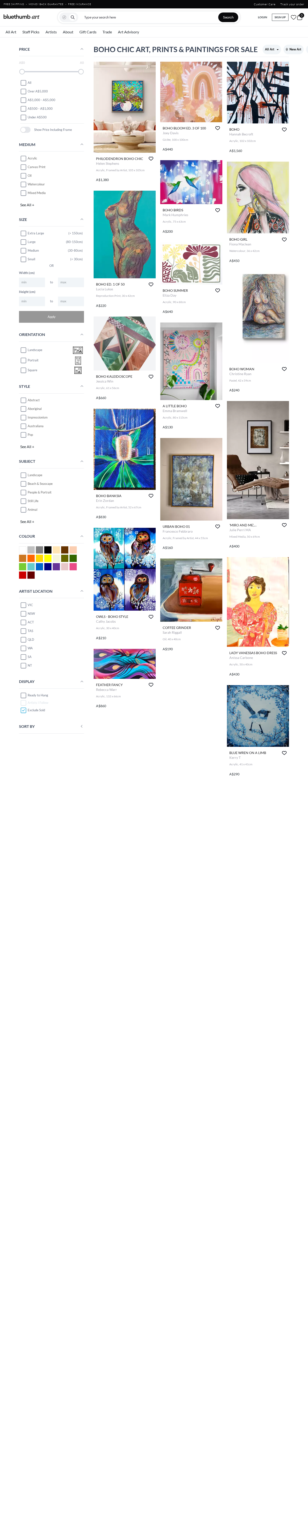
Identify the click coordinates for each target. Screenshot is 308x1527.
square (32, 370)
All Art (11, 32)
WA (30, 648)
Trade (107, 32)
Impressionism (38, 417)
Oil (30, 175)
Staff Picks (30, 32)
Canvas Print (36, 167)
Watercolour (36, 184)
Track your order (292, 4)
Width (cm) (27, 273)
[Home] (22, 16)
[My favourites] (293, 17)
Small (31, 259)
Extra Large (36, 233)
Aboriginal (35, 409)
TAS (30, 631)
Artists (51, 32)
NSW (31, 613)
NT (30, 665)
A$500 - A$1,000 (40, 108)
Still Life (33, 501)
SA (30, 657)
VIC (30, 605)
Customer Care (265, 4)
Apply (52, 317)
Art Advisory (128, 32)
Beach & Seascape (40, 484)
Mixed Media (37, 193)
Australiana (36, 426)
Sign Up (280, 17)
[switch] (25, 130)
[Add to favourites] (151, 158)
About (68, 32)
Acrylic (32, 158)
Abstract (34, 400)
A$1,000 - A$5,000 (41, 100)
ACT (31, 622)
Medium (33, 250)
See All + (27, 204)
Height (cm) (27, 292)
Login (262, 17)
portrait (33, 360)
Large (32, 242)
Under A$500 (37, 117)
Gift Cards (87, 32)
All (29, 83)
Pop (30, 435)
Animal (32, 509)
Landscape (35, 475)
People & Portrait (39, 492)
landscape (35, 350)
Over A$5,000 (38, 91)
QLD (31, 639)
